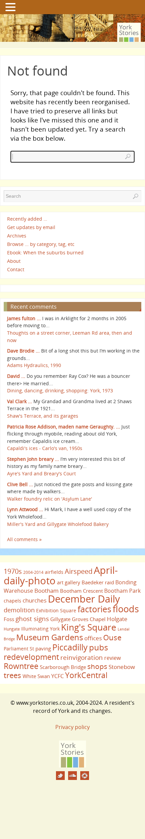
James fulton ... (24, 318)
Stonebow (122, 667)
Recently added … (27, 219)
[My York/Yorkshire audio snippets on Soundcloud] (72, 775)
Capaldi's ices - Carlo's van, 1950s (44, 448)
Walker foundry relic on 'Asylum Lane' (49, 499)
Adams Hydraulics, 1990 (34, 365)
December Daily (84, 599)
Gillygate (60, 619)
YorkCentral (86, 675)
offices (93, 638)
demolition (19, 610)
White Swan (36, 676)
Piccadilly (70, 647)
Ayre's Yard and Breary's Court (41, 473)
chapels (12, 600)
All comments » (24, 539)
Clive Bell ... (20, 484)
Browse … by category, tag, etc (41, 244)
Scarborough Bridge (63, 667)
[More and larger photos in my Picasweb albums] (84, 775)
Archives (16, 235)
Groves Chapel (89, 619)
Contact (15, 270)
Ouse (112, 637)
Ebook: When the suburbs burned (45, 252)
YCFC (57, 676)
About (14, 261)
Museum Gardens (49, 637)
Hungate (12, 629)
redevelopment (31, 656)
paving (43, 648)
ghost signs (32, 618)
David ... (16, 376)
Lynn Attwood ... (25, 509)
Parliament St (19, 648)
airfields (54, 572)
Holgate (117, 619)
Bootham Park (122, 590)
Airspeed (78, 571)
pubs (98, 647)
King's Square (88, 627)
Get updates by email (31, 227)
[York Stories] (72, 765)
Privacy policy (72, 727)
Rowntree (21, 666)
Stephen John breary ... (33, 459)
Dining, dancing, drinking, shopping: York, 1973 (60, 390)
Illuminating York (40, 628)
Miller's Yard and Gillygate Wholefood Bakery (58, 524)
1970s (13, 571)
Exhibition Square (56, 610)
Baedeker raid (98, 582)
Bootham (46, 590)
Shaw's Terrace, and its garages (42, 416)
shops (97, 666)
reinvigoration (81, 657)
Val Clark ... (19, 401)
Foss (9, 619)
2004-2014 (33, 572)
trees (12, 675)
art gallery (68, 582)
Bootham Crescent (81, 590)
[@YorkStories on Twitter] (60, 775)
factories (94, 609)
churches (35, 600)
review (112, 658)
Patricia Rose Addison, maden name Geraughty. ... (63, 426)
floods (126, 609)
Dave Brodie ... (23, 350)
